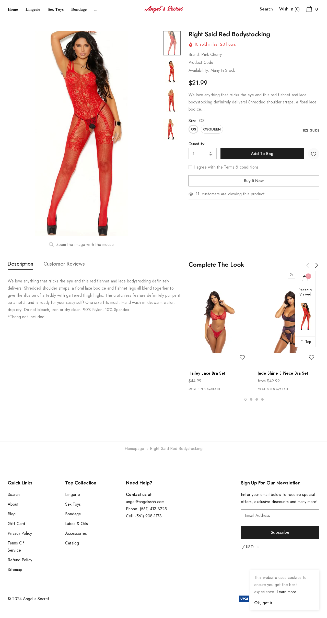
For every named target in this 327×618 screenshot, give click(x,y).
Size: (197, 121)
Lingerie (72, 495)
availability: (199, 70)
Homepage (134, 449)
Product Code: (202, 63)
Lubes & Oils (76, 524)
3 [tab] (256, 399)
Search (266, 9)
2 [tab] (251, 399)
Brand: (194, 55)
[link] (172, 43)
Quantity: (197, 144)
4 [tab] (262, 399)
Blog (12, 514)
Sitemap (15, 570)
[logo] (164, 9)
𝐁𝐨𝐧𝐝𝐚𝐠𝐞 (79, 9)
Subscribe (280, 532)
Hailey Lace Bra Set (207, 373)
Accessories (76, 533)
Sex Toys (73, 504)
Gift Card (16, 524)
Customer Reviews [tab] (64, 264)
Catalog (72, 543)
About (13, 504)
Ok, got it (263, 603)
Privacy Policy (20, 533)
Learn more (286, 592)
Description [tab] (20, 264)
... (95, 9)
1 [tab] (245, 399)
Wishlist (289, 9)
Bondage (73, 514)
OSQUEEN (212, 129)
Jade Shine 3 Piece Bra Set (283, 373)
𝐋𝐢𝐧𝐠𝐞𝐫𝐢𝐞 (33, 9)
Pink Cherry (211, 55)
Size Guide (310, 130)
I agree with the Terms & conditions (226, 167)
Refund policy (20, 560)
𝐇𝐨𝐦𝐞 (13, 9)
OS (193, 129)
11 (197, 194)
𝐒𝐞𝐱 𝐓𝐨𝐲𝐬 (56, 9)
